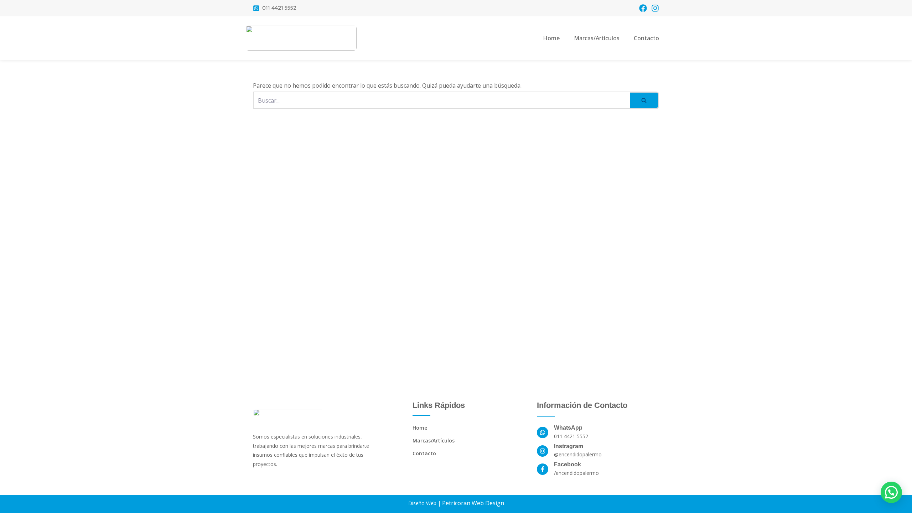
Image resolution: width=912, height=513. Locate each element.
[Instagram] (655, 8)
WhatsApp (568, 428)
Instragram (568, 446)
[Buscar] (644, 100)
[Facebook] (643, 8)
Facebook (567, 464)
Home (551, 38)
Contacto (646, 38)
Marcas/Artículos (597, 38)
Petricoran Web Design (473, 503)
